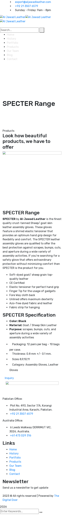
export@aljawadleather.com (33, 2)
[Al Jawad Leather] (12, 17)
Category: (18, 364)
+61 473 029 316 (20, 435)
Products (15, 461)
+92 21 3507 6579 (26, 6)
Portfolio (15, 457)
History (14, 453)
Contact (14, 474)
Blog (12, 469)
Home (13, 449)
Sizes (15, 359)
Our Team (15, 465)
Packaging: (19, 344)
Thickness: (19, 353)
